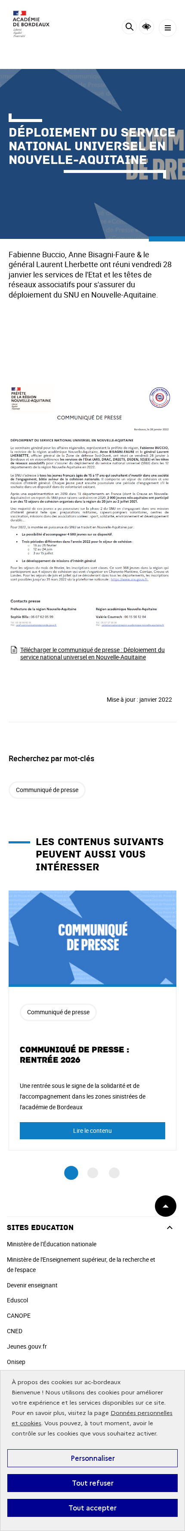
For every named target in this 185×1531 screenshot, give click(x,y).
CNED (14, 1331)
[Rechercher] (129, 28)
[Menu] (167, 28)
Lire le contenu (92, 1130)
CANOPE (19, 1315)
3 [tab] (114, 1173)
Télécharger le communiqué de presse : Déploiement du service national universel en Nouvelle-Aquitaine (92, 653)
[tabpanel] (92, 1021)
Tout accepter (92, 1508)
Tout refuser (93, 1483)
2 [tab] (92, 1173)
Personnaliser (93, 1458)
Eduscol (17, 1300)
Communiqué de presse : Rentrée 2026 (74, 1055)
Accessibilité (146, 26)
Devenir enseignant (32, 1285)
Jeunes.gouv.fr (27, 1346)
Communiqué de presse (47, 790)
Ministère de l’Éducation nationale (51, 1244)
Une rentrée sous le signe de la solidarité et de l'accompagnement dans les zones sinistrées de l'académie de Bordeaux (82, 1096)
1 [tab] (71, 1173)
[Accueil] (32, 26)
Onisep (16, 1362)
